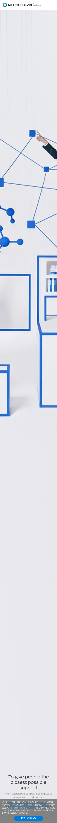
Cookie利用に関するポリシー (20, 808)
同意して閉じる (28, 818)
